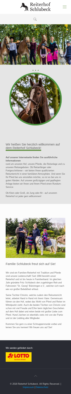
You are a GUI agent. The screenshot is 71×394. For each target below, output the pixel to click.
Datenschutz (42, 387)
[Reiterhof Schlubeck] (35, 7)
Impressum (28, 387)
